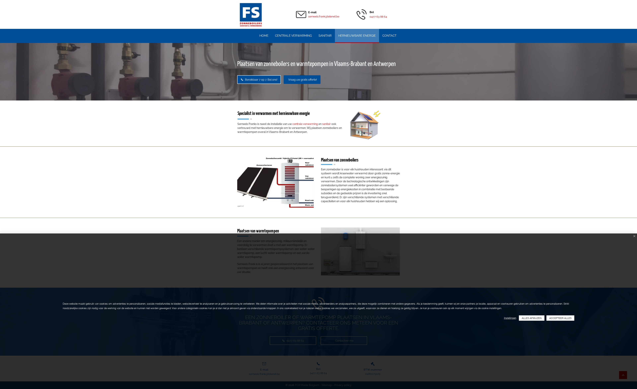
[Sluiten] (634, 236)
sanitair (326, 124)
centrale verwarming (305, 124)
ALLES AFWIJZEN (532, 318)
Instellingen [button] (510, 318)
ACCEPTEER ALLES (560, 318)
